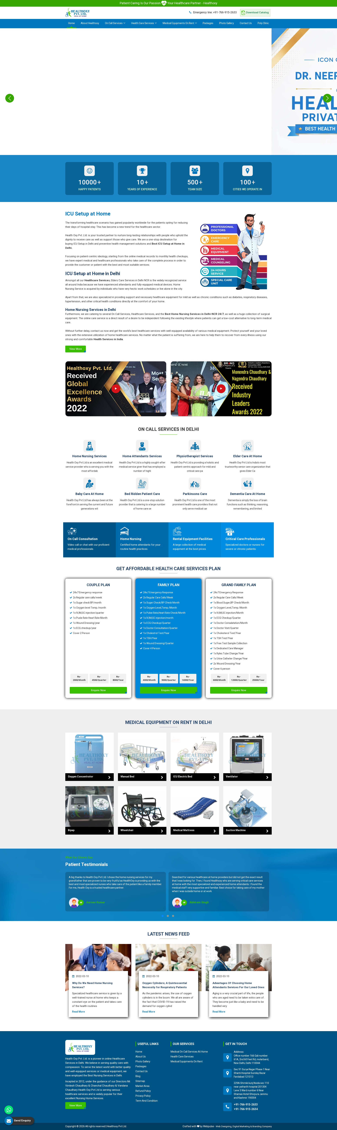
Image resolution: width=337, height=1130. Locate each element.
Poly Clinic (263, 23)
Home (71, 23)
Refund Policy (143, 1090)
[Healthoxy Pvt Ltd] (77, 12)
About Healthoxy (90, 23)
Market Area (142, 1086)
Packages (208, 23)
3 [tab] (173, 916)
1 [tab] (162, 916)
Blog (138, 1076)
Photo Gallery (226, 23)
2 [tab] (168, 916)
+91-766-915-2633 (215, 12)
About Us (141, 1056)
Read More (78, 1012)
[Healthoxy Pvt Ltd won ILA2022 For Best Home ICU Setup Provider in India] (221, 388)
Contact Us (246, 23)
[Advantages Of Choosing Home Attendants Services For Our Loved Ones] (239, 967)
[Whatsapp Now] (8, 1109)
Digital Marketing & (242, 1126)
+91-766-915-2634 (246, 1109)
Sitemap (140, 1081)
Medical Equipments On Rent (178, 23)
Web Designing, (224, 1126)
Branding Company (262, 1126)
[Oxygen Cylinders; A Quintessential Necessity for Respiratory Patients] (168, 967)
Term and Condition (147, 1100)
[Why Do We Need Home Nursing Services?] (98, 967)
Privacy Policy (143, 1095)
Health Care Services (142, 23)
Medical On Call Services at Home (189, 1051)
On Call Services (114, 23)
